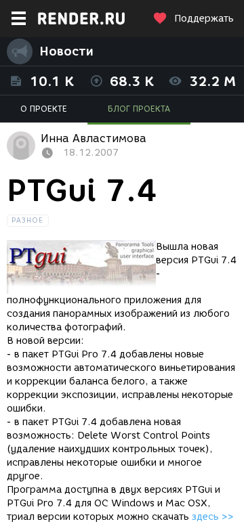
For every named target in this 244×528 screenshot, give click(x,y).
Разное (28, 220)
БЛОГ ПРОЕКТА (139, 109)
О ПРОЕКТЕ (43, 109)
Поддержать (204, 18)
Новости (66, 51)
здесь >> (213, 517)
